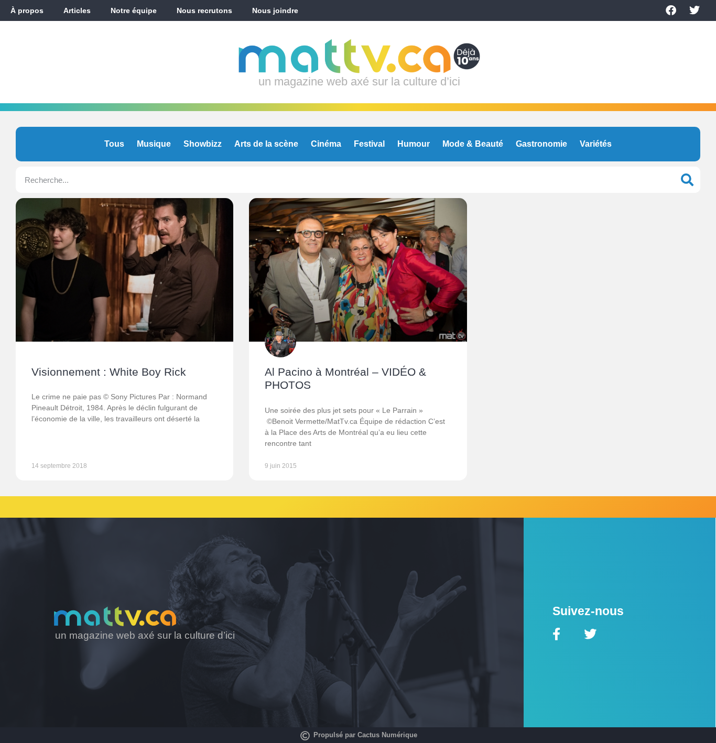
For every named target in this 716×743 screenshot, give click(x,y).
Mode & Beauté (472, 143)
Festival (369, 143)
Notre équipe (134, 10)
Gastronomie (541, 143)
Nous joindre (275, 10)
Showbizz (202, 143)
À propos (27, 10)
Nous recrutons (204, 10)
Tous (114, 143)
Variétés (596, 143)
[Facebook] (670, 10)
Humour (413, 143)
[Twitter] (694, 10)
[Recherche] (687, 180)
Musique (154, 143)
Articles (77, 10)
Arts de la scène (266, 143)
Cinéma (326, 143)
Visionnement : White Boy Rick (108, 372)
